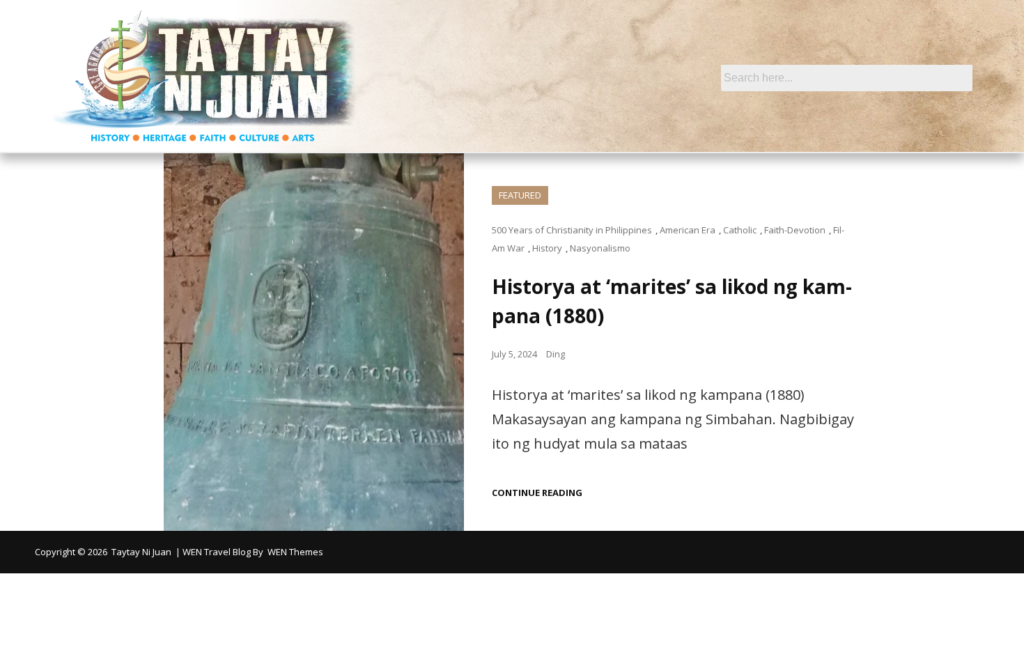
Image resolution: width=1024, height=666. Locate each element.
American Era (687, 230)
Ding (555, 354)
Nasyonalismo (600, 248)
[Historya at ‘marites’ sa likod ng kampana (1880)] (314, 342)
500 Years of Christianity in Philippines (572, 230)
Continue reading (537, 493)
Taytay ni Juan (141, 551)
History (547, 248)
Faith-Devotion (794, 230)
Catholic (740, 230)
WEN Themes (295, 551)
